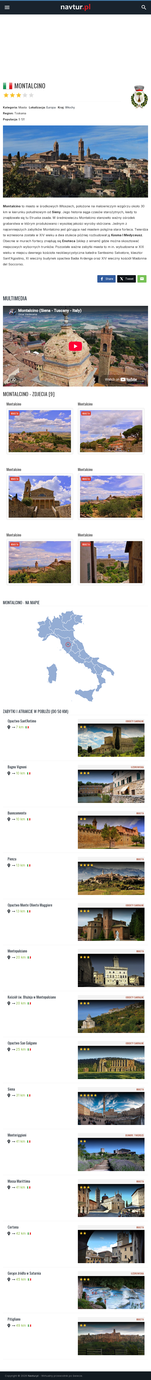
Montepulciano (17, 950)
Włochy (70, 107)
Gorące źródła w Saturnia (24, 1273)
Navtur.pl (33, 1375)
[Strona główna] (75, 10)
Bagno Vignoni (17, 766)
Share (109, 278)
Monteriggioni (17, 1134)
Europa (51, 107)
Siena (11, 1089)
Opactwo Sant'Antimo (22, 720)
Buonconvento (17, 812)
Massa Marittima (19, 1181)
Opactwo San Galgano (22, 1042)
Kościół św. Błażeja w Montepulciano (32, 997)
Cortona (13, 1227)
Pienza (12, 858)
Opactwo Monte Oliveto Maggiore (30, 904)
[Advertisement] (75, 43)
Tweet (129, 278)
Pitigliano (14, 1319)
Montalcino (13, 403)
